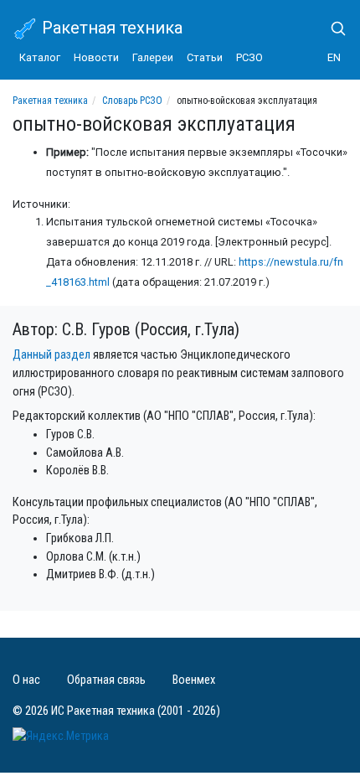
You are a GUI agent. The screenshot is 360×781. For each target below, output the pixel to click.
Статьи (205, 57)
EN (334, 57)
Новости (96, 57)
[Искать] (331, 28)
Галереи (152, 57)
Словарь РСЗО (132, 100)
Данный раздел (51, 355)
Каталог (39, 57)
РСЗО (249, 57)
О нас (26, 680)
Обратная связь (106, 680)
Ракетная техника (110, 28)
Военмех (193, 680)
